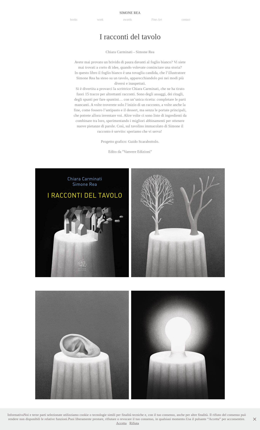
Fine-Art (157, 19)
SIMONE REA (130, 13)
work (100, 19)
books (73, 19)
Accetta (121, 423)
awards (127, 19)
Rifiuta (134, 423)
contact (186, 19)
